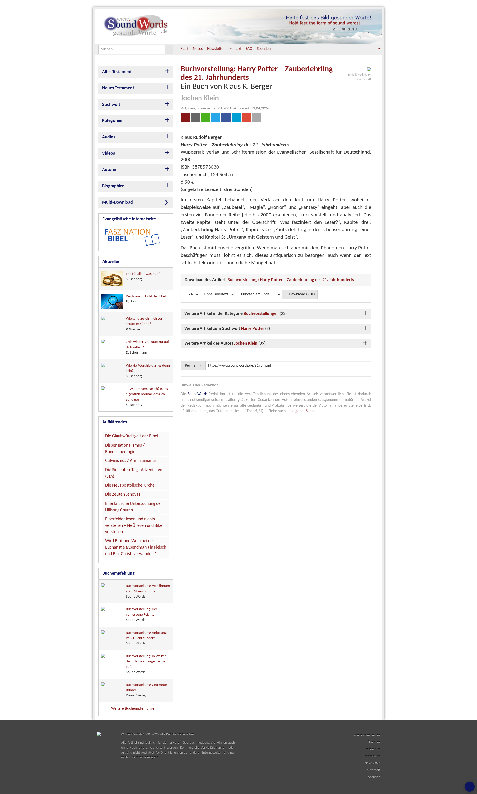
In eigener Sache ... (303, 411)
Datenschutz (371, 756)
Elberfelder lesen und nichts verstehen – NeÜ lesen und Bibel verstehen (134, 525)
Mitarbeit (373, 770)
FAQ (249, 49)
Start (184, 49)
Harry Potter (252, 328)
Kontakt (235, 49)
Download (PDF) (301, 294)
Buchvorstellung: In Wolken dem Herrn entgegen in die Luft (146, 664)
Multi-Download (117, 202)
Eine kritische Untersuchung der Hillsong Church (133, 507)
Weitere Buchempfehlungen (134, 709)
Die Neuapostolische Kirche (130, 485)
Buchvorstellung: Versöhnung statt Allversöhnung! (148, 591)
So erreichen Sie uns (366, 735)
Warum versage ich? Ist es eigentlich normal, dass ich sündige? (147, 397)
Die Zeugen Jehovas (122, 494)
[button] (375, 49)
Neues (198, 49)
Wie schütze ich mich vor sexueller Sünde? (144, 324)
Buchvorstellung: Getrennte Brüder (146, 690)
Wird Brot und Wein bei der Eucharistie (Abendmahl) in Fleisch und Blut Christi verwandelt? (135, 547)
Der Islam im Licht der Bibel (146, 299)
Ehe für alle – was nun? (143, 276)
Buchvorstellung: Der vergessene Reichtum (142, 614)
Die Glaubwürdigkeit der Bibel (131, 436)
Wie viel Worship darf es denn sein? (148, 371)
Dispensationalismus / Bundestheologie (125, 448)
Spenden (264, 49)
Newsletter (216, 49)
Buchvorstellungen (261, 313)
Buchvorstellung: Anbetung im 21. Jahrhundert (146, 638)
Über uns (374, 742)
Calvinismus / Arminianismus (130, 460)
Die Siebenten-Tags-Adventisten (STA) (133, 473)
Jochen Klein (245, 343)
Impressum (372, 749)
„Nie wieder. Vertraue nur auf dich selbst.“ (147, 347)
